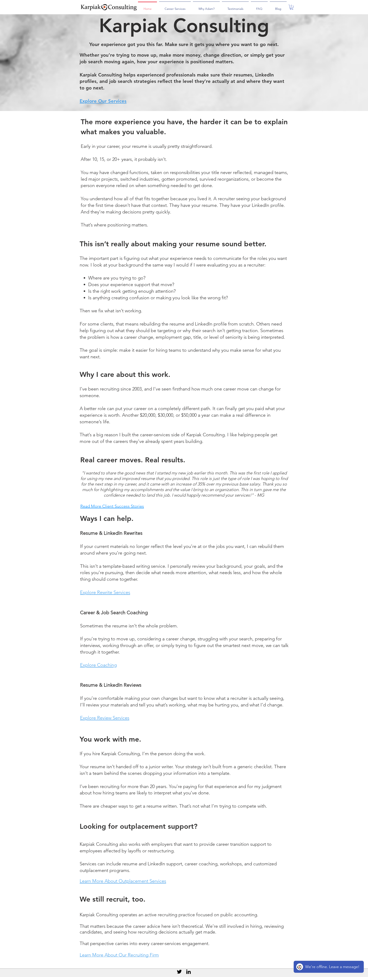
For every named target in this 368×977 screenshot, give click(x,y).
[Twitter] (179, 971)
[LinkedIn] (188, 971)
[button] (292, 7)
